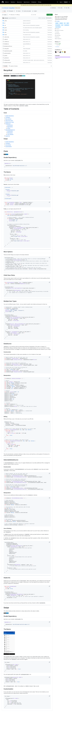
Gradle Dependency (9, 115)
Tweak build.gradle (26, 48)
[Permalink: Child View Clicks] (3, 275)
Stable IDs (7, 135)
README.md (6, 43)
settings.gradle (7, 60)
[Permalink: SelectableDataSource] (3, 460)
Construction (10, 125)
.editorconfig (6, 36)
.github (5, 20)
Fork (60, 7)
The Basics (7, 117)
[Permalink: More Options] (3, 252)
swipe (5, 32)
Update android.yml (26, 20)
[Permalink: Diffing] (3, 416)
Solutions (13, 2)
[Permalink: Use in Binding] (3, 528)
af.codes (58, 21)
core (5, 25)
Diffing (8, 128)
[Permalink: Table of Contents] (3, 109)
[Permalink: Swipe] (3, 139)
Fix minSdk (25, 50)
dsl (64, 23)
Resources (19, 2)
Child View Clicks (9, 120)
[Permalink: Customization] (3, 689)
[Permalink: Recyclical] (3, 70)
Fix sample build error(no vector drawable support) (32, 27)
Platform (7, 2)
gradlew (5, 55)
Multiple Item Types (9, 122)
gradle (5, 27)
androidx (61, 23)
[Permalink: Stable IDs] (3, 578)
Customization (8, 146)
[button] (49, 163)
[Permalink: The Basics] (3, 172)
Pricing (39, 2)
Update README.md (12, 18)
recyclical (11, 8)
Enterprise (33, 2)
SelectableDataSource (10, 129)
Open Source (26, 2)
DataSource (7, 123)
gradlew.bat (6, 57)
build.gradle (6, 48)
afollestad (5, 8)
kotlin (68, 23)
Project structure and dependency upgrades (31, 25)
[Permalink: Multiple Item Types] (3, 301)
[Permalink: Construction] (3, 352)
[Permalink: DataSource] (3, 343)
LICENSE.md (6, 41)
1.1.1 (23, 46)
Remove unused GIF (26, 23)
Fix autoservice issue (27, 34)
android (57, 23)
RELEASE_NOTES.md (8, 46)
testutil (5, 34)
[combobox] (39, 15)
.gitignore (6, 39)
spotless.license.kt (7, 62)
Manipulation (10, 126)
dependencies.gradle (8, 50)
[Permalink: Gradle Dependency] (3, 157)
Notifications (54, 7)
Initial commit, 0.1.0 (26, 39)
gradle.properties (7, 53)
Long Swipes (8, 144)
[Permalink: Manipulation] (3, 375)
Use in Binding (10, 134)
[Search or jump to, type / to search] (57, 2)
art (4, 23)
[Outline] (51, 66)
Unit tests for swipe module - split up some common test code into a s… (36, 60)
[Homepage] (3, 2)
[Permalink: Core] (3, 113)
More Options (8, 118)
